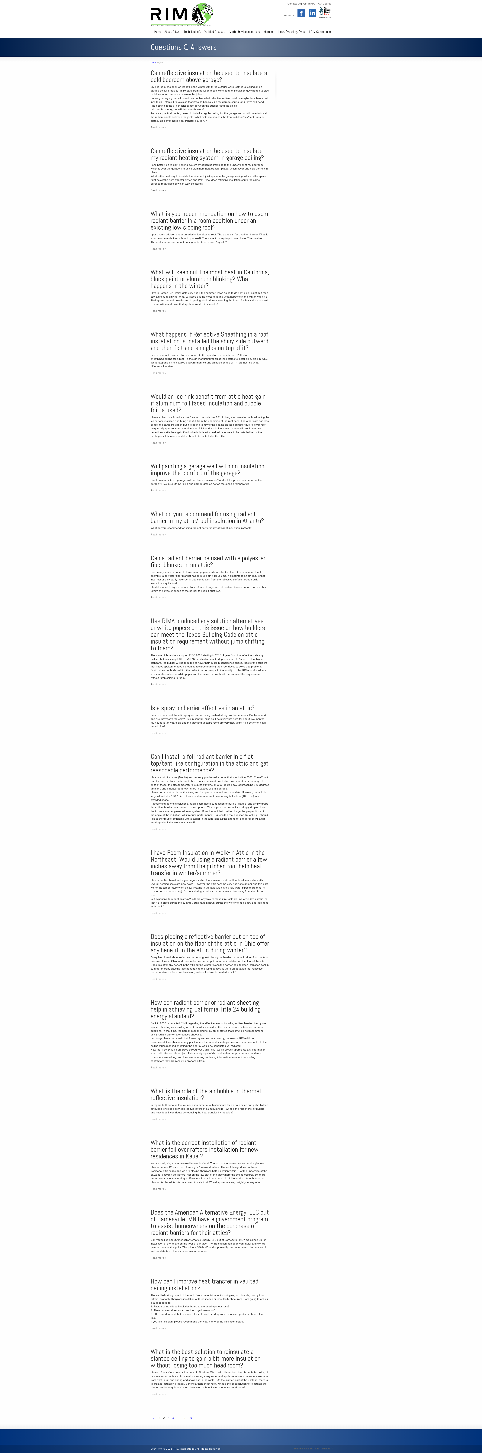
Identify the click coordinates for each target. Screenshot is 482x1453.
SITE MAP (327, 1448)
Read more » (158, 127)
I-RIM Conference (320, 31)
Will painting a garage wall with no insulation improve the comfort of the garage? (207, 469)
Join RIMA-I (309, 3)
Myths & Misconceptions (245, 31)
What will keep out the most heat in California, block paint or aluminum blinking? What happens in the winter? (210, 279)
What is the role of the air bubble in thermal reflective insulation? (206, 1094)
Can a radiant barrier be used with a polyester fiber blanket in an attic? (208, 561)
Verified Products (215, 31)
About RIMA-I (173, 31)
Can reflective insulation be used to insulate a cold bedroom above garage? (209, 76)
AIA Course (324, 3)
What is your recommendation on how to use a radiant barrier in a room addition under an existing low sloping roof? (209, 220)
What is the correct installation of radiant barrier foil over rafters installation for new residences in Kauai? (205, 1149)
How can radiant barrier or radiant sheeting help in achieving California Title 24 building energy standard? (206, 1009)
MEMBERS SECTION (306, 1448)
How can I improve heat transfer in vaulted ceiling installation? (204, 1284)
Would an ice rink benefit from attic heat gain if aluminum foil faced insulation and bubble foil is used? (208, 403)
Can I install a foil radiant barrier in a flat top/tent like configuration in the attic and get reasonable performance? (210, 763)
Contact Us (294, 3)
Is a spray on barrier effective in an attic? (203, 708)
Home (158, 31)
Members (269, 31)
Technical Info (192, 31)
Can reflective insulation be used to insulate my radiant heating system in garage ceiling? (207, 154)
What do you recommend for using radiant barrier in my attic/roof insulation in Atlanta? (207, 517)
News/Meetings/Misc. (292, 31)
